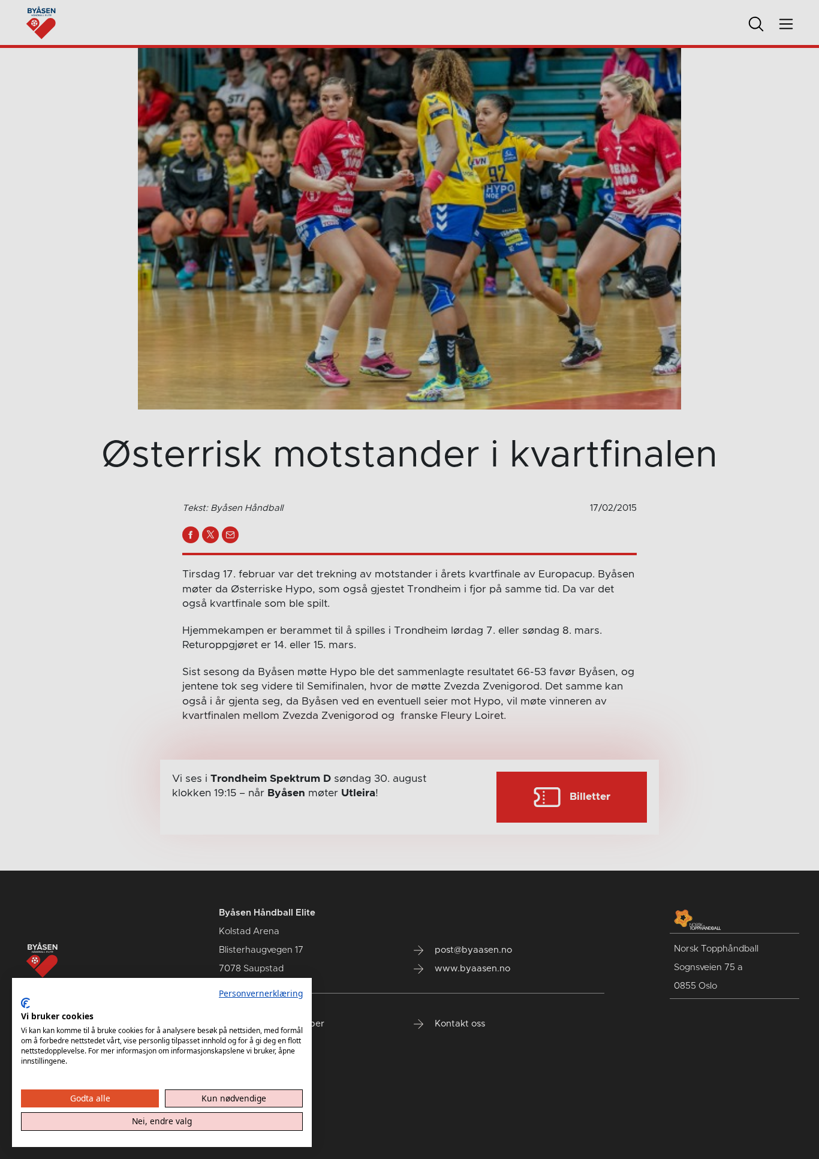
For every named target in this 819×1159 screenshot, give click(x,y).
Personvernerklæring (261, 993)
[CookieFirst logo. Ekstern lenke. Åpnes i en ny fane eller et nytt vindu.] (25, 1003)
